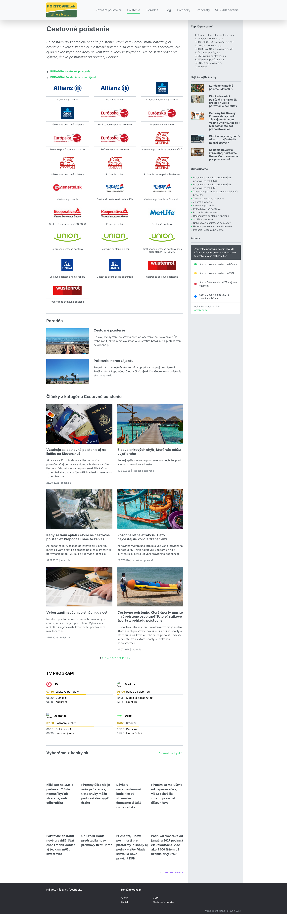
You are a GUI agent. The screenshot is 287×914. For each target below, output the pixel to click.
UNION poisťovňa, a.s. (209, 45)
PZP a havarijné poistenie (207, 208)
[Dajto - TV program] (119, 715)
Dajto (128, 715)
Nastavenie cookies (163, 902)
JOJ (56, 684)
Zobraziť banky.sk (169, 753)
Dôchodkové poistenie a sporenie (211, 215)
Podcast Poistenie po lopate (208, 229)
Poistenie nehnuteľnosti (205, 212)
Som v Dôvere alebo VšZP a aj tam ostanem (218, 284)
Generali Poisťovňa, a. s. (210, 38)
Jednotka (60, 715)
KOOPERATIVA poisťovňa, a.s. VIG (215, 42)
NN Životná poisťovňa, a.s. (211, 56)
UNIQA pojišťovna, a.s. (209, 63)
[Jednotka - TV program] (49, 715)
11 (126, 658)
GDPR (156, 897)
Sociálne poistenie (203, 219)
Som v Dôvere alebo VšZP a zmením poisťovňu (214, 296)
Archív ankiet (201, 310)
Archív (124, 897)
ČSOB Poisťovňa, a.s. (208, 52)
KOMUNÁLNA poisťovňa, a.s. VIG (215, 49)
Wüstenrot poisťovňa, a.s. (211, 59)
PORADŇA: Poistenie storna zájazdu (73, 77)
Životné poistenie (202, 201)
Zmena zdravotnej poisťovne (208, 198)
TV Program (60, 673)
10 (123, 658)
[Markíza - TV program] (119, 684)
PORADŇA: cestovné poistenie (70, 71)
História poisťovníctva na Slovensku (212, 226)
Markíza (130, 684)
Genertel (202, 66)
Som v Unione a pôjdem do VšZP (217, 273)
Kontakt (125, 902)
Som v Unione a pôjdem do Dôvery (218, 264)
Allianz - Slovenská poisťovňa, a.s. (215, 35)
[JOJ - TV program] (49, 684)
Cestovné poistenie (203, 205)
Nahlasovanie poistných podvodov (212, 222)
